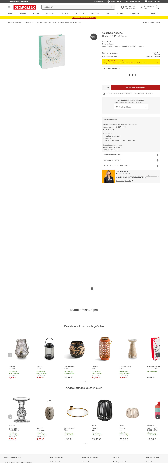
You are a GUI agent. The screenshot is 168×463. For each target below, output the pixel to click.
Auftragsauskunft (134, 1)
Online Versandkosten (57, 462)
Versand (157, 56)
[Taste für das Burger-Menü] (9, 7)
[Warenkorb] (158, 7)
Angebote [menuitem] (134, 13)
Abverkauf (85, 462)
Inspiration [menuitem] (155, 13)
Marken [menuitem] (120, 13)
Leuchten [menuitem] (50, 13)
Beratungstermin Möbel (120, 462)
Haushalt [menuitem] (80, 13)
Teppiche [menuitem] (95, 13)
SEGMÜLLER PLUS (154, 1)
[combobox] (106, 87)
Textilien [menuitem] (65, 13)
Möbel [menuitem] (10, 13)
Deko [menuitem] (108, 13)
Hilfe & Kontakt (116, 1)
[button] (92, 288)
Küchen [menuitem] (23, 13)
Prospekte (99, 1)
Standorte (149, 462)
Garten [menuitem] (36, 13)
